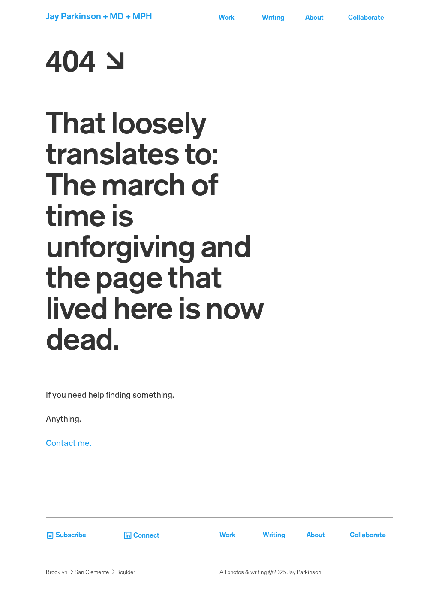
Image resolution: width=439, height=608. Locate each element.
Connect (146, 536)
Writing (273, 18)
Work (227, 18)
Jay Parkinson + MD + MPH (99, 17)
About (314, 18)
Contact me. (68, 444)
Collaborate (366, 18)
